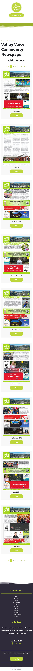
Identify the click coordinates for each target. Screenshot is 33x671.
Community (10, 41)
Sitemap (16, 616)
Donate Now (16, 15)
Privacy (16, 612)
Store (16, 608)
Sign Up (16, 659)
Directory (16, 598)
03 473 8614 (16, 641)
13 (21, 66)
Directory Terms (16, 614)
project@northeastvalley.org (16, 634)
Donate (16, 610)
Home (3, 41)
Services (16, 604)
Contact (16, 606)
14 (24, 66)
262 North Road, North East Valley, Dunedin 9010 (16, 631)
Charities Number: (16, 666)
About (16, 600)
